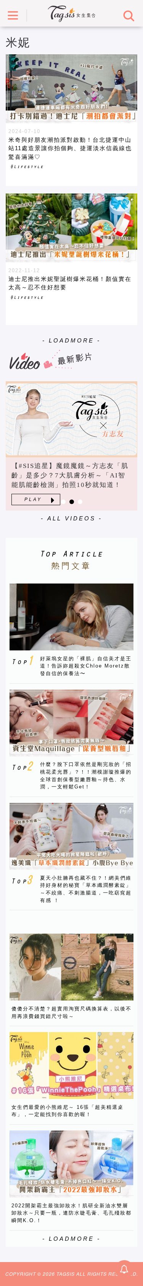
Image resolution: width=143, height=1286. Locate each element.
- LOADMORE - (71, 340)
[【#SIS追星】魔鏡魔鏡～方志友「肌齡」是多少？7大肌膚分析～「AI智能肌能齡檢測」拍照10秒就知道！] (71, 419)
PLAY (33, 499)
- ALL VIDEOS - (71, 518)
